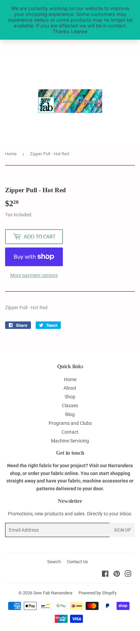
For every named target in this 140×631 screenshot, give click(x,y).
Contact (70, 432)
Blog (70, 414)
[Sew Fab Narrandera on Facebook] (105, 574)
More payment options (34, 275)
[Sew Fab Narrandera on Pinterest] (116, 574)
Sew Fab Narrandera (52, 592)
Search (54, 561)
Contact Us (77, 561)
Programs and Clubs (70, 423)
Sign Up (122, 530)
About (70, 388)
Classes (70, 405)
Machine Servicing (70, 440)
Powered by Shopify (97, 592)
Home (11, 153)
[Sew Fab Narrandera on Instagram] (128, 574)
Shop (70, 396)
